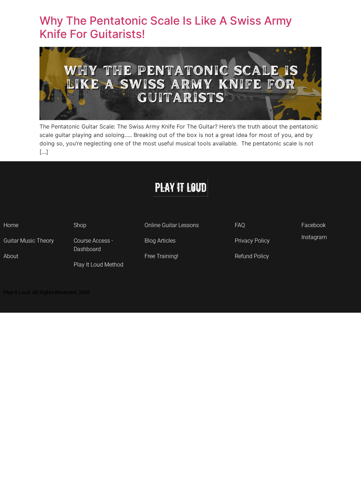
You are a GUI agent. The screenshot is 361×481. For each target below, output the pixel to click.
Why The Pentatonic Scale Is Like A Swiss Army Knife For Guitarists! (165, 27)
